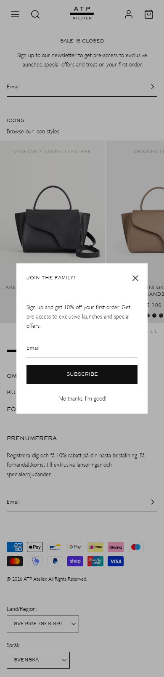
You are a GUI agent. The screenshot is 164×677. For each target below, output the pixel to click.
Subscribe (82, 374)
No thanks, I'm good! (82, 398)
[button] (135, 278)
